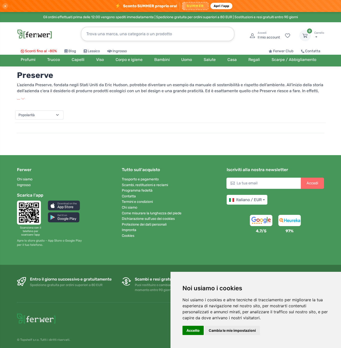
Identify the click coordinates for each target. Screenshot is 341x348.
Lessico (94, 51)
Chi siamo (24, 179)
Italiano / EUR (249, 199)
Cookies (128, 236)
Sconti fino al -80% (41, 51)
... (19, 98)
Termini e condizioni (137, 202)
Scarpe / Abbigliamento (294, 59)
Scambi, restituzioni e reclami (145, 185)
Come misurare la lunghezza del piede (151, 213)
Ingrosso (120, 51)
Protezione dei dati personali (144, 224)
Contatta (312, 51)
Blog (72, 51)
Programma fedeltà (137, 190)
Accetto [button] (193, 330)
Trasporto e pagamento (140, 179)
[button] (64, 205)
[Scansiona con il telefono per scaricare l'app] (30, 213)
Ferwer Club (283, 51)
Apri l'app (221, 6)
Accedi (312, 183)
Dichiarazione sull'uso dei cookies (148, 219)
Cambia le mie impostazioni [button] (232, 330)
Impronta (129, 230)
